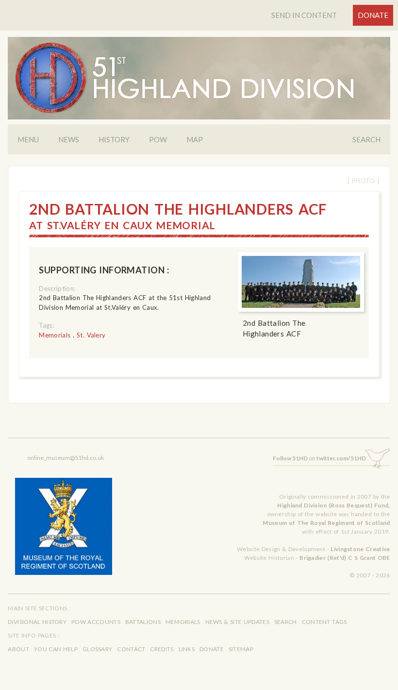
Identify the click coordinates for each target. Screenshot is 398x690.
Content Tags (324, 621)
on (319, 458)
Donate (373, 15)
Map (194, 139)
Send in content (304, 15)
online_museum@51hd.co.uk (65, 457)
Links (187, 649)
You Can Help (56, 649)
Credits (161, 649)
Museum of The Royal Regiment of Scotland (326, 522)
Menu (28, 139)
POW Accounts (95, 621)
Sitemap (241, 649)
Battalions (143, 621)
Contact (131, 649)
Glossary (97, 649)
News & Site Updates (237, 621)
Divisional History (37, 621)
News (68, 139)
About (18, 649)
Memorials (54, 335)
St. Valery (91, 335)
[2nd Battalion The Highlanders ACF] (301, 282)
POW (158, 139)
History (114, 139)
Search (366, 139)
